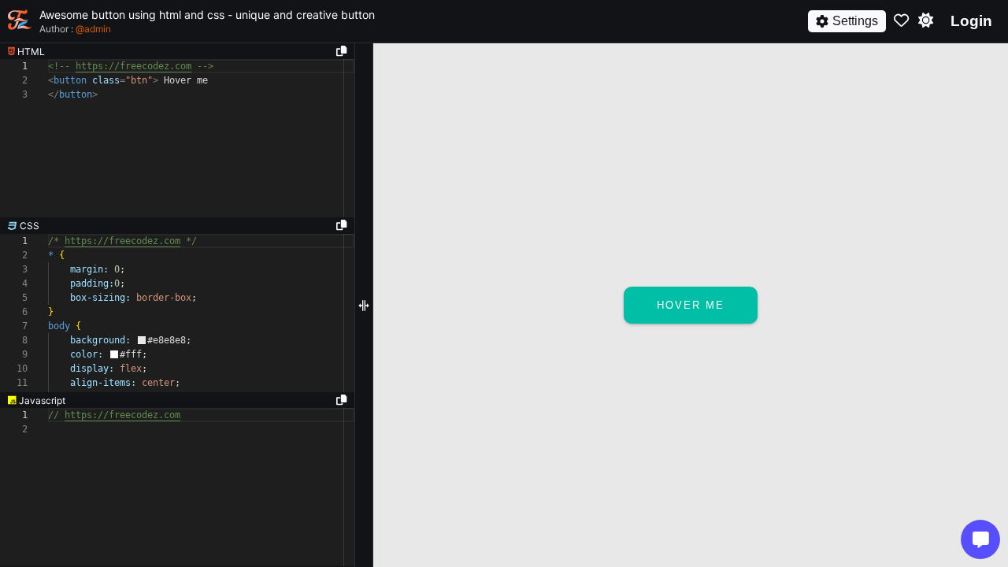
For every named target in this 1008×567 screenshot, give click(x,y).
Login (971, 21)
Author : (75, 29)
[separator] (177, 226)
